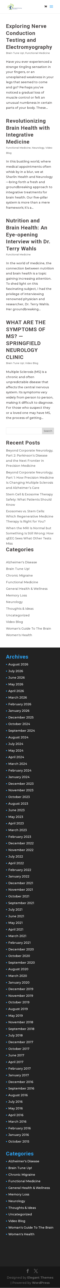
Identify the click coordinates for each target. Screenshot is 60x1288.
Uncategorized (18, 615)
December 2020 (21, 949)
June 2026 (16, 677)
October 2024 (19, 724)
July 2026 (15, 671)
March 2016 (17, 1121)
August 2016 (18, 1095)
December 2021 (20, 883)
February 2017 (19, 1068)
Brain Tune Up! (15, 53)
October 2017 (18, 1049)
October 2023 (19, 797)
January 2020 (19, 982)
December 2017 (20, 1042)
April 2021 (15, 929)
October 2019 (19, 1002)
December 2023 (21, 784)
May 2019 (15, 1016)
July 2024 (15, 744)
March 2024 (17, 764)
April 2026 (16, 691)
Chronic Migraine (19, 575)
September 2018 (21, 1029)
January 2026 (18, 711)
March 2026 (17, 697)
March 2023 (17, 830)
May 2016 (15, 1108)
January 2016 (18, 1135)
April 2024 (16, 757)
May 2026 (15, 684)
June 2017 (16, 1055)
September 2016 (21, 1088)
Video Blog (31, 363)
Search (48, 430)
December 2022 (21, 843)
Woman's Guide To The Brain (28, 628)
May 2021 (15, 923)
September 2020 (21, 962)
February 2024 (20, 770)
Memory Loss (16, 595)
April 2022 (16, 863)
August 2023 (18, 804)
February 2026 (19, 704)
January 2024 (19, 777)
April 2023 (16, 823)
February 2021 (19, 943)
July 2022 (15, 856)
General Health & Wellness (27, 589)
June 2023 (16, 810)
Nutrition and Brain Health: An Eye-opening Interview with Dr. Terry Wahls (28, 234)
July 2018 (15, 1035)
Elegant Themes (40, 1277)
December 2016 (20, 1082)
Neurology (38, 147)
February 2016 (19, 1128)
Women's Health (19, 635)
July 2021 (15, 909)
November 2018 (20, 1022)
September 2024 (21, 731)
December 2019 (20, 989)
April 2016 (15, 1115)
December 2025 (21, 717)
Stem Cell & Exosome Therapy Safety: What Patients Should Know (29, 499)
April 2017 (15, 1062)
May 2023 (15, 817)
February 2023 (19, 837)
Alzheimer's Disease (21, 562)
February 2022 (19, 870)
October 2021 (18, 896)
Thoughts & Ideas (20, 609)
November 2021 (20, 890)
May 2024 (16, 750)
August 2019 (18, 1009)
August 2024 (18, 737)
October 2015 (18, 1141)
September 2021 (21, 903)
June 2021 (16, 916)
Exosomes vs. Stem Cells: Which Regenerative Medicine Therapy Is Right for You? (29, 516)
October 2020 (19, 956)
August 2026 (18, 664)
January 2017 (18, 1075)
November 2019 (20, 996)
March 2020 (17, 976)
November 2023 (21, 790)
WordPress (41, 1283)
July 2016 (15, 1102)
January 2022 (18, 876)
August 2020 (18, 969)
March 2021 (17, 936)
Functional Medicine (37, 53)
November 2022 (21, 850)
